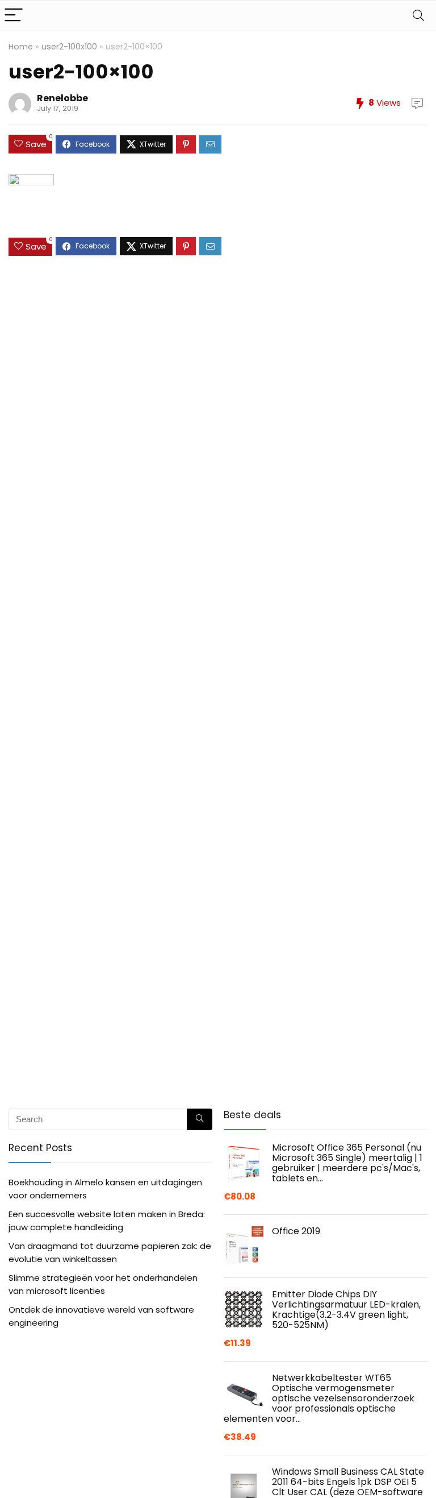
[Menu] (13, 16)
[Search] (418, 16)
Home (21, 46)
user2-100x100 (69, 46)
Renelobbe (62, 98)
